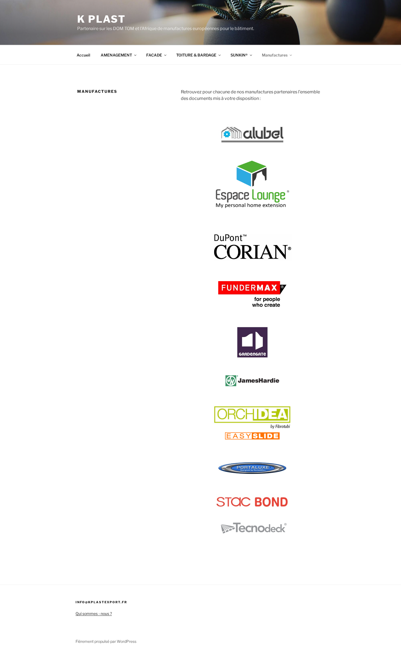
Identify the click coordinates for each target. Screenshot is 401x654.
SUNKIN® (239, 55)
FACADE (154, 55)
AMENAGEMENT (116, 55)
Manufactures (275, 55)
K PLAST (101, 19)
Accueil (83, 55)
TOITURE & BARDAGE (196, 55)
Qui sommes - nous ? (94, 613)
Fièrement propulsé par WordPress (106, 641)
